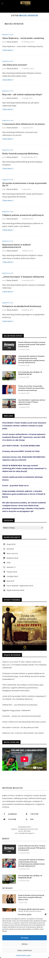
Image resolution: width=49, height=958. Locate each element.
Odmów (24, 944)
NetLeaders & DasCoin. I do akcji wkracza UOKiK (20, 727)
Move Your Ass (12, 553)
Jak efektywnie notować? (14, 65)
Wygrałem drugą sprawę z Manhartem (16, 710)
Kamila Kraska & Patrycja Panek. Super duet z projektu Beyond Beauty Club (31, 897)
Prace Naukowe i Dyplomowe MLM (19, 585)
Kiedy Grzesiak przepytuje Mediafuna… (20, 153)
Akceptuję (24, 938)
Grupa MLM (10, 544)
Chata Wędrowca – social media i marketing (23, 38)
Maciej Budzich (14, 24)
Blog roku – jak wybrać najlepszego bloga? (22, 94)
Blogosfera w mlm (7, 34)
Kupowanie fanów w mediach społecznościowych (16, 245)
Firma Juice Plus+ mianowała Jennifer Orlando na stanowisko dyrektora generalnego (31, 388)
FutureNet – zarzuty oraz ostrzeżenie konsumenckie (21, 716)
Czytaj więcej (7, 50)
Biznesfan (10, 549)
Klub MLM (10, 581)
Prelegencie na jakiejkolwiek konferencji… (22, 306)
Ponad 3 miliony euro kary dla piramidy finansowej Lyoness (24, 722)
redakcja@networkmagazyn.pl (26, 833)
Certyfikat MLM (12, 576)
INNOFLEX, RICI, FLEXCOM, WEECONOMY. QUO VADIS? (23, 733)
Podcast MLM (11, 572)
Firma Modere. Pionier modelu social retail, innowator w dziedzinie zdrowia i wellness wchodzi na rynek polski (24, 426)
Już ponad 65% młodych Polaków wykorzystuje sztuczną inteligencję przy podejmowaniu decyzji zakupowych (31, 359)
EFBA (8, 563)
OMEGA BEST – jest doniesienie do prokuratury (19, 705)
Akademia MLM (12, 558)
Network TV (10, 567)
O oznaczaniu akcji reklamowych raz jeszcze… (24, 124)
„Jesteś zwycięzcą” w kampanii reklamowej (23, 276)
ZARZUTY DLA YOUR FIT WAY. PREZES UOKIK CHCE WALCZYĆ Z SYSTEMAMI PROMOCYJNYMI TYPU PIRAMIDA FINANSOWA (24, 665)
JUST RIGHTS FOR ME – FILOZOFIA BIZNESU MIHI (21, 446)
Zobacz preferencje (24, 950)
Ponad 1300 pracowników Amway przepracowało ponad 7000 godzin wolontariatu (31, 344)
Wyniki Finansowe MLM (15, 590)
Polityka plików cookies (23, 955)
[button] (45, 914)
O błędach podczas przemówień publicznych (23, 215)
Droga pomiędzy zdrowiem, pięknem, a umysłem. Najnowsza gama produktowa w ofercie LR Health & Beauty (23, 494)
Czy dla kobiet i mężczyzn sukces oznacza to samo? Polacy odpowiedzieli (31, 402)
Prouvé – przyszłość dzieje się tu (15, 485)
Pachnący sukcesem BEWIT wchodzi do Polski (21, 451)
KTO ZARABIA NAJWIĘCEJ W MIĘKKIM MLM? (30, 373)
